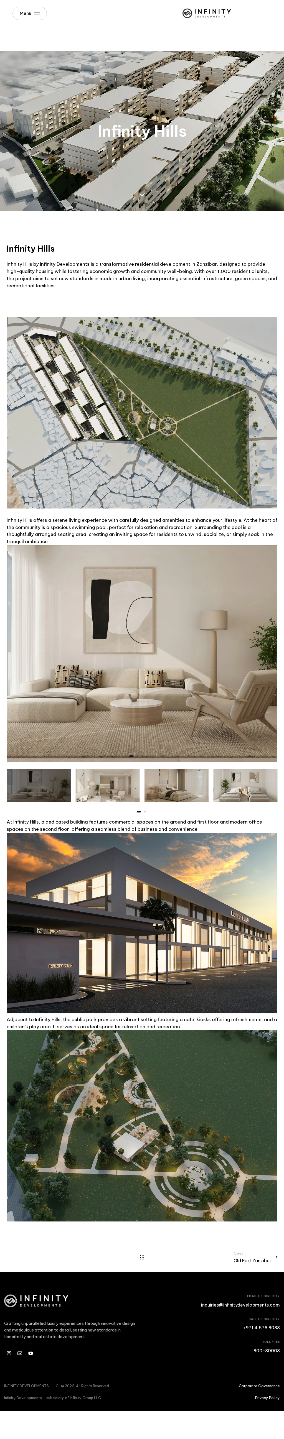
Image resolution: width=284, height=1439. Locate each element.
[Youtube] (30, 1353)
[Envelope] (19, 1353)
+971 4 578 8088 (261, 1327)
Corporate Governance (259, 1386)
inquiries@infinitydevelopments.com (240, 1305)
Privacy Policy (267, 1397)
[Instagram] (9, 1353)
